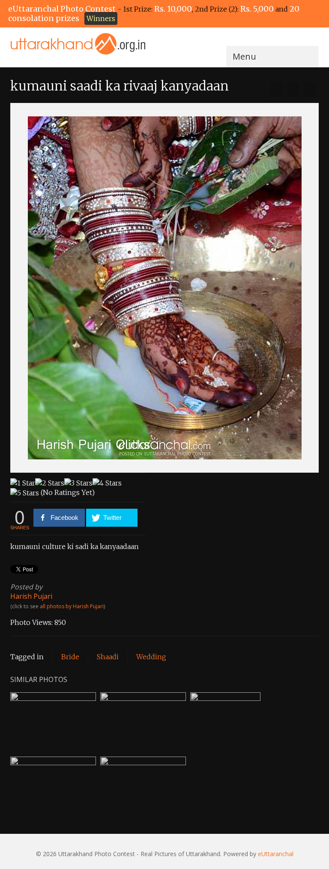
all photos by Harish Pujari (72, 606)
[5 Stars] (24, 493)
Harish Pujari (31, 596)
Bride (70, 656)
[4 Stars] (107, 483)
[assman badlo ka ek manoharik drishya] (309, 89)
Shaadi (108, 656)
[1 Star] (22, 483)
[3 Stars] (78, 483)
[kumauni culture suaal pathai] (277, 89)
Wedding (151, 656)
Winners (101, 18)
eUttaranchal (275, 854)
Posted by (26, 586)
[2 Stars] (49, 483)
